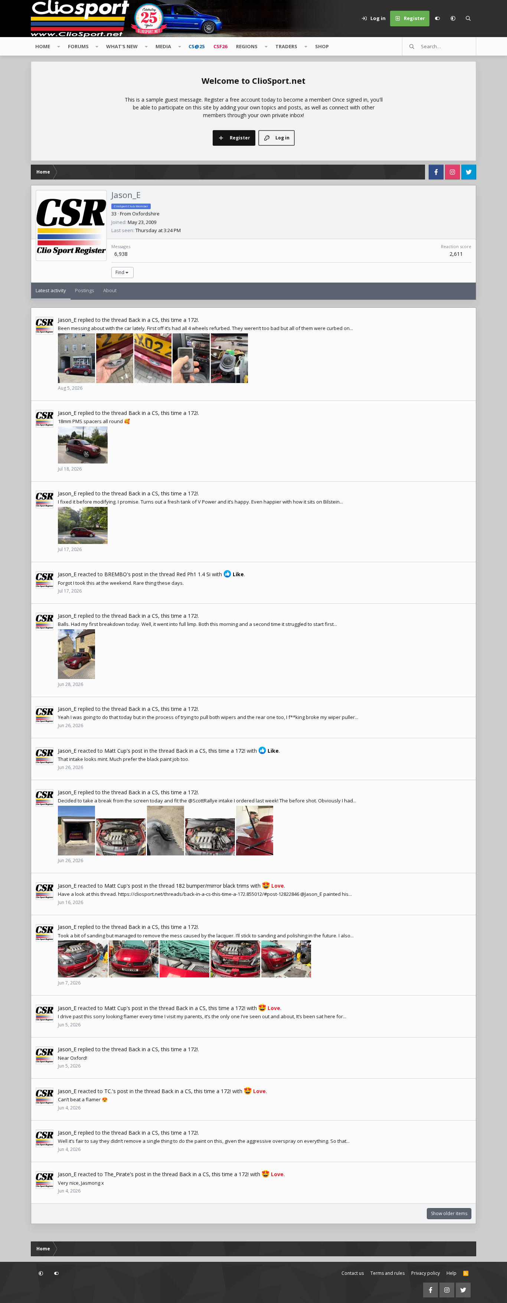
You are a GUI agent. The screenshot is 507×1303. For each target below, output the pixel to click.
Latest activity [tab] (51, 290)
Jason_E (67, 319)
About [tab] (110, 290)
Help (452, 1273)
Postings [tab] (84, 290)
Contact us (352, 1273)
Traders (286, 46)
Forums (78, 46)
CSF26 (220, 46)
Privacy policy (425, 1273)
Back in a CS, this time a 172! (163, 319)
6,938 (121, 253)
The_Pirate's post (125, 1174)
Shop (322, 46)
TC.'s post (116, 1091)
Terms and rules (387, 1273)
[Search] (468, 18)
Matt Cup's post (123, 750)
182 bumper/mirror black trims (212, 885)
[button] (453, 18)
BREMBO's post (123, 574)
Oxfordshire (146, 213)
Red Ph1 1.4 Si (193, 574)
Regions (247, 46)
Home (42, 46)
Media (163, 46)
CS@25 (197, 46)
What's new (122, 46)
